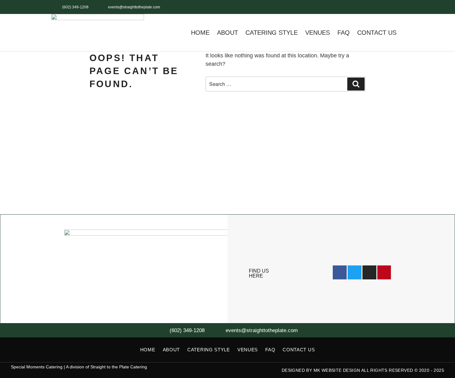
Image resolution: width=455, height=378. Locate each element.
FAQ (343, 32)
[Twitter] (369, 7)
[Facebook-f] (355, 7)
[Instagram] (383, 7)
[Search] (356, 84)
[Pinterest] (397, 7)
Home (200, 32)
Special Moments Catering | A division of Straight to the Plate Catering (79, 366)
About (227, 32)
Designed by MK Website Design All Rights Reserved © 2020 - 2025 (363, 370)
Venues (317, 32)
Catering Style (271, 32)
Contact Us (376, 32)
